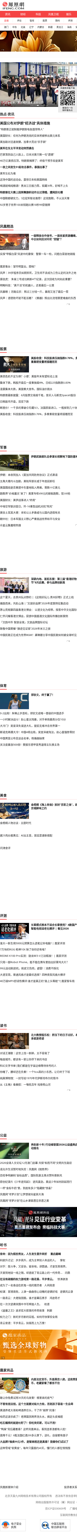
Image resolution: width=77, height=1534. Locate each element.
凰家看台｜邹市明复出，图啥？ (18, 266)
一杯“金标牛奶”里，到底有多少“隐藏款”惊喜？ (26, 1188)
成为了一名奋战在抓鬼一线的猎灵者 (21, 1285)
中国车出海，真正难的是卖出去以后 (23, 102)
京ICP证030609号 (55, 1508)
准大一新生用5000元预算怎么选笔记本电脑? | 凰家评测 (32, 943)
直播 (6, 20)
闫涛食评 (5, 848)
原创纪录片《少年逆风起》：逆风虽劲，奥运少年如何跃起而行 (36, 1181)
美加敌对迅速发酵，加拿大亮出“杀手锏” (23, 142)
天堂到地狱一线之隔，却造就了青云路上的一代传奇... (31, 1272)
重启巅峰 (55, 1254)
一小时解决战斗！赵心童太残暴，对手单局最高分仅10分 (33, 719)
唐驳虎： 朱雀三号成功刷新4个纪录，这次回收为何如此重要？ (36, 279)
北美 (23, 27)
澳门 (6, 27)
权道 (47, 1304)
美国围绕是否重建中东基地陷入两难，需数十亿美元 (30, 487)
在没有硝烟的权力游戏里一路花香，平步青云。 (27, 1279)
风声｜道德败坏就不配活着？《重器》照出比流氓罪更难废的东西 (38, 298)
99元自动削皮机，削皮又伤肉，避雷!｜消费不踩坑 (29, 968)
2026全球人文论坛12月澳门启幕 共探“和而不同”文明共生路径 (36, 1163)
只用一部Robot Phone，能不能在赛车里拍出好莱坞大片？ (34, 962)
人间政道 (49, 1285)
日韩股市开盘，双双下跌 (14, 401)
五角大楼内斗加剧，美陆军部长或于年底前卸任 (27, 481)
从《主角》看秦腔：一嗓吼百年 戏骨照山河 (25, 1084)
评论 (19, 20)
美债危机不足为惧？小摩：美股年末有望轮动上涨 (29, 376)
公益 (3, 1135)
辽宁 (31, 27)
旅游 (3, 569)
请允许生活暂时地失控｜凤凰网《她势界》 (25, 1169)
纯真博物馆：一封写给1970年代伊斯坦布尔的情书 (29, 1078)
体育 (3, 685)
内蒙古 (40, 27)
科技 (38, 14)
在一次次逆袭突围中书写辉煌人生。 (21, 1304)
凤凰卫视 (53, 14)
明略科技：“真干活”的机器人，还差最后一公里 (27, 285)
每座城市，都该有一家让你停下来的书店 (23, 1059)
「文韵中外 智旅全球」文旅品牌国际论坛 (24, 622)
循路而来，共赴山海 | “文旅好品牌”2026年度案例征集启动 (34, 603)
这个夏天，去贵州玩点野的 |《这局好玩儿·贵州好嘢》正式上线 (37, 597)
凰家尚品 (6, 1370)
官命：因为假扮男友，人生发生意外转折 (23, 1254)
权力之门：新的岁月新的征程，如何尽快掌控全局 (29, 1317)
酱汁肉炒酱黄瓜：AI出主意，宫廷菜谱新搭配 (26, 835)
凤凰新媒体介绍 (9, 1487)
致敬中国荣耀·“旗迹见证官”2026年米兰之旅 (25, 628)
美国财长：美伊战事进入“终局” (18, 500)
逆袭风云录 (66, 1291)
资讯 (7, 14)
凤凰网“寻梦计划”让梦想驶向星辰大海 (22, 1194)
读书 (3, 1025)
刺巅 (49, 1310)
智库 (32, 20)
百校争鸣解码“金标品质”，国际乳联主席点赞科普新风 (31, 1175)
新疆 (50, 27)
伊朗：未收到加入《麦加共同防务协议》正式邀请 (29, 475)
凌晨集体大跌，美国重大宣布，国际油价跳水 (26, 389)
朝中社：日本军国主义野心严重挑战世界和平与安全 (30, 519)
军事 (3, 447)
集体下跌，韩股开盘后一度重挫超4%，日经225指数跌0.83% (35, 382)
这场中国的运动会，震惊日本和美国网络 (23, 179)
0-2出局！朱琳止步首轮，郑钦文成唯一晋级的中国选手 (32, 713)
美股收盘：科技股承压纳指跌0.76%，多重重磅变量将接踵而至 (36, 414)
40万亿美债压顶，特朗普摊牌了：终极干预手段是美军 (31, 160)
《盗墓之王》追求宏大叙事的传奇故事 (22, 1310)
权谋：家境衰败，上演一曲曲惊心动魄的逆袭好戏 (29, 1291)
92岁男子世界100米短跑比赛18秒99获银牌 (25, 204)
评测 (70, 20)
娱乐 (68, 14)
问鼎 (67, 1272)
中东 (14, 27)
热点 (3, 114)
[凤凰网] (13, 8)
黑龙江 (59, 27)
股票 (45, 20)
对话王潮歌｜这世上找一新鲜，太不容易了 (25, 1053)
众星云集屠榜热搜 (10, 525)
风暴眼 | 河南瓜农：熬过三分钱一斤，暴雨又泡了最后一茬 (34, 291)
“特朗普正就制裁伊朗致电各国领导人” (22, 129)
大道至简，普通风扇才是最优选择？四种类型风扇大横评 (32, 974)
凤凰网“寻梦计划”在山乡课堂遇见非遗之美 (24, 1200)
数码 (57, 20)
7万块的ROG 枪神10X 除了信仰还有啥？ (23, 949)
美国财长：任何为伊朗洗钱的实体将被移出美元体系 (30, 135)
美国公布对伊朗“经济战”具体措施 (25, 123)
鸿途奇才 (55, 1298)
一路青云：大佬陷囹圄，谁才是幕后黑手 (23, 1298)
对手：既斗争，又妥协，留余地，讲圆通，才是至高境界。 (34, 1266)
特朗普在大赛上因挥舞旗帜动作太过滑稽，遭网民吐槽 (31, 192)
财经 (23, 14)
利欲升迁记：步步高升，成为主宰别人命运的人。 (29, 1260)
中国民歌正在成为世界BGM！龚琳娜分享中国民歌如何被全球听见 (38, 635)
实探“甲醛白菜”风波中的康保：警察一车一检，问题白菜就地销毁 (37, 254)
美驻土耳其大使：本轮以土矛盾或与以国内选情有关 (30, 512)
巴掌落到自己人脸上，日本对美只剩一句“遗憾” (27, 154)
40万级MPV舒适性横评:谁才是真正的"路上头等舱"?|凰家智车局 (37, 981)
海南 (69, 27)
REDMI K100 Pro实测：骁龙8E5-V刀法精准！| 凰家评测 (33, 956)
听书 (3, 1245)
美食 (3, 795)
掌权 (62, 1260)
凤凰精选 (6, 226)
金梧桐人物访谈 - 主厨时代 (15, 823)
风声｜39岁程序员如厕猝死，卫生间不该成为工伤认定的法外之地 (38, 273)
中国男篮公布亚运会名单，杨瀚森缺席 (22, 738)
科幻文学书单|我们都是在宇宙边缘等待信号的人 (28, 1065)
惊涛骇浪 (62, 1279)
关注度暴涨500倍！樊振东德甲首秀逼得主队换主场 (29, 744)
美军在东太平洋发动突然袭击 (17, 148)
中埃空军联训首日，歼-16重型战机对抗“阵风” (26, 506)
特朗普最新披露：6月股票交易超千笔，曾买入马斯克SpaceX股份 (38, 395)
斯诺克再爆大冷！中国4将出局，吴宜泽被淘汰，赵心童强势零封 (37, 732)
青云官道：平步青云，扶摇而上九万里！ (23, 1323)
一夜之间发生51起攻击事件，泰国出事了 (23, 167)
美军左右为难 (8, 173)
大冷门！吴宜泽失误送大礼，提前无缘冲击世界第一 (30, 725)
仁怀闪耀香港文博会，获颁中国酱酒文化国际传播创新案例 (34, 616)
